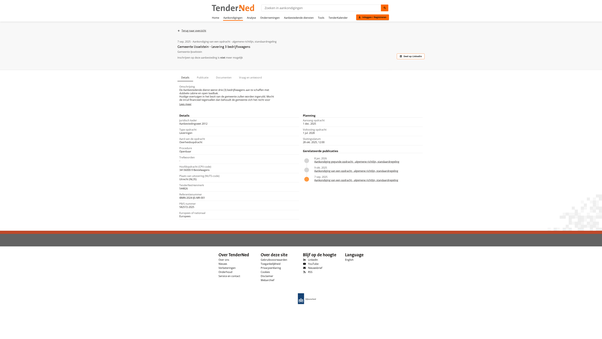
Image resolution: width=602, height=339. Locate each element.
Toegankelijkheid (270, 264)
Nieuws (223, 264)
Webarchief (267, 280)
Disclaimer (267, 276)
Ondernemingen (270, 17)
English (349, 259)
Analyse (251, 17)
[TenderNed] (233, 11)
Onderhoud (225, 272)
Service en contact (229, 276)
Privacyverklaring (271, 268)
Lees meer (185, 104)
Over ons (224, 259)
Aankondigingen (233, 17)
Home (215, 17)
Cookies (265, 272)
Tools (321, 17)
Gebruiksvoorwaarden (274, 259)
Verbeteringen (227, 268)
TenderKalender (338, 17)
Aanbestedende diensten (299, 17)
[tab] (185, 77)
